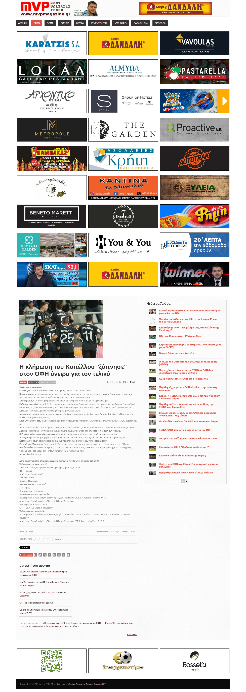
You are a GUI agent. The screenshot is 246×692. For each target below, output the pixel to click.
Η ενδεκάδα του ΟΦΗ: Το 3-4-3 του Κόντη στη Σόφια (188, 421)
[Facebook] (35, 555)
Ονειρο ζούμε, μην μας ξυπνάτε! (177, 353)
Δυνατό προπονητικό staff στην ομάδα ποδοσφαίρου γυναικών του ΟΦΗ (189, 311)
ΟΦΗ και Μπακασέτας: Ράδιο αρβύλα (36, 603)
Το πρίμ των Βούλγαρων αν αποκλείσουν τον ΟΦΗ (188, 438)
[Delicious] (40, 555)
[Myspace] (63, 555)
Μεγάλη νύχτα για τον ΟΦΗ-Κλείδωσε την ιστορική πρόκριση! (188, 388)
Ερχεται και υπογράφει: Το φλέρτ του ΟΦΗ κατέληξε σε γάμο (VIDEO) (190, 346)
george (53, 382)
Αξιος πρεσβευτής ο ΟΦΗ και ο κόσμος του (183, 378)
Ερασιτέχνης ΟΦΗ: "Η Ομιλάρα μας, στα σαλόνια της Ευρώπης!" (189, 329)
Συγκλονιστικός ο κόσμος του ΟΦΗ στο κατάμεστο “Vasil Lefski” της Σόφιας (187, 414)
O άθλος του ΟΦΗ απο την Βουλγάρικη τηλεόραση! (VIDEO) (188, 363)
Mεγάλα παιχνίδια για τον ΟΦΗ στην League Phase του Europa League (188, 320)
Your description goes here (72, 9)
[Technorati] (54, 555)
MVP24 (23, 382)
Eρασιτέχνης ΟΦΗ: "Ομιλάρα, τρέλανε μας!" (184, 447)
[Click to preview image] (61, 329)
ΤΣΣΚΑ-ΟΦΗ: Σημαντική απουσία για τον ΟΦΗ (185, 430)
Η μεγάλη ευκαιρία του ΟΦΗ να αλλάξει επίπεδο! (186, 472)
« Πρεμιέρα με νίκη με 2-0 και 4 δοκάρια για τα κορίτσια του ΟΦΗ (72, 623)
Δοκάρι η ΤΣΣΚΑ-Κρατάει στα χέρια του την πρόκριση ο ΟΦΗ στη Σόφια (189, 397)
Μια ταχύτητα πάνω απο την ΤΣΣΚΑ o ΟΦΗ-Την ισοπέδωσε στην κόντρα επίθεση (186, 371)
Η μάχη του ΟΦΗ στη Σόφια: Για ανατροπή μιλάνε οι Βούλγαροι (188, 465)
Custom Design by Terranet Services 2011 (87, 684)
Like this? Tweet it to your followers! (68, 555)
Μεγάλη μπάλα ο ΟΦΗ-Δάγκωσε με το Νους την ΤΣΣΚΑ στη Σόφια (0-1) (186, 405)
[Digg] (45, 555)
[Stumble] (49, 555)
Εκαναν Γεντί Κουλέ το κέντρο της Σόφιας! (183, 455)
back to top (132, 634)
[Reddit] (59, 555)
